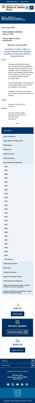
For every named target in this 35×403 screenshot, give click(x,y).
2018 (6, 197)
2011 (5, 224)
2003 (6, 255)
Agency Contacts (17, 350)
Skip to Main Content (12, 1)
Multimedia (7, 268)
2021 (6, 186)
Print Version (8, 27)
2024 (6, 174)
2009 (6, 232)
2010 (6, 228)
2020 (6, 189)
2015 (6, 209)
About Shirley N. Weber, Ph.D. (13, 141)
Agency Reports (9, 154)
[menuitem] (8, 384)
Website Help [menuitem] (17, 392)
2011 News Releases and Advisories (13, 19)
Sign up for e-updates (15, 332)
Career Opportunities (10, 263)
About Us (11, 17)
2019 (6, 193)
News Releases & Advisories (13, 162)
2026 (6, 166)
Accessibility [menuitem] (17, 394)
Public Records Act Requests (13, 281)
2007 (6, 240)
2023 (6, 178)
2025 (6, 170)
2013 (6, 216)
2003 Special (8, 259)
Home (3, 17)
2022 (6, 182)
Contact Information (10, 272)
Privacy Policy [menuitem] (17, 390)
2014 (6, 213)
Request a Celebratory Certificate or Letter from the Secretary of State (18, 291)
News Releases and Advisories (11, 18)
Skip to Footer (24, 1)
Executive (7, 131)
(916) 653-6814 (17, 314)
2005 (6, 247)
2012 (6, 220)
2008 (6, 236)
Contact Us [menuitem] (17, 396)
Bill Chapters (8, 145)
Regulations (8, 149)
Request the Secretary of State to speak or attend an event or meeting (17, 286)
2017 (6, 201)
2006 (6, 244)
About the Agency (9, 136)
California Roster (9, 158)
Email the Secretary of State (13, 276)
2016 (6, 205)
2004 (6, 251)
